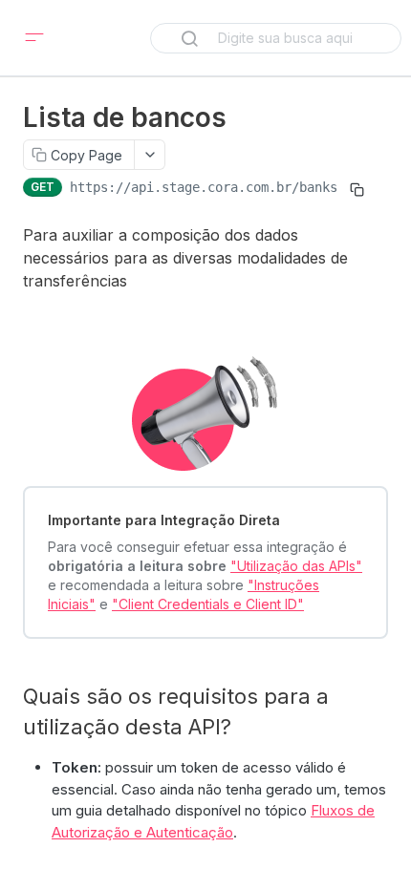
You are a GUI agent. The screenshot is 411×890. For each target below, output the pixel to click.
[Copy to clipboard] (356, 189)
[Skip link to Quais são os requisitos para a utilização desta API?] (15, 711)
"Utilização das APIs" (296, 566)
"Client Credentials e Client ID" (208, 604)
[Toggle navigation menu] (34, 38)
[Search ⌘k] (275, 38)
